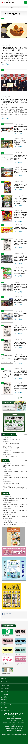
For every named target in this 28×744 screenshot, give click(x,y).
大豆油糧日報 (6, 654)
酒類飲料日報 (19, 645)
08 (20, 7)
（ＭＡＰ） (19, 720)
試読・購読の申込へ (8, 409)
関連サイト (4, 699)
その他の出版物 (6, 673)
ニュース (7, 7)
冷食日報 (18, 654)
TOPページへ (23, 398)
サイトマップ (4, 707)
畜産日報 (18, 636)
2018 (16, 7)
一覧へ (25, 434)
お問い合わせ (4, 692)
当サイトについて (6, 705)
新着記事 (3, 678)
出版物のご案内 (5, 685)
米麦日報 (5, 645)
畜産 (12, 7)
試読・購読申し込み (6, 689)
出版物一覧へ (7, 406)
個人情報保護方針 (6, 710)
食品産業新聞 (6, 636)
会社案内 (3, 702)
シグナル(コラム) (5, 682)
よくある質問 (4, 694)
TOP (2, 7)
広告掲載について (6, 697)
